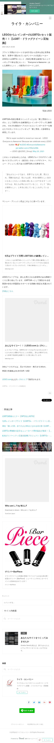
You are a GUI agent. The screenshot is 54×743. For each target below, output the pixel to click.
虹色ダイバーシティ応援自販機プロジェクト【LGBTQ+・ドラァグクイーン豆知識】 (27, 435)
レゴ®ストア (22, 379)
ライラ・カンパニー (27, 24)
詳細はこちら (7, 291)
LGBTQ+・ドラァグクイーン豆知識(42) (14, 386)
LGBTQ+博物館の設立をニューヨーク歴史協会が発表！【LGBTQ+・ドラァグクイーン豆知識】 (27, 430)
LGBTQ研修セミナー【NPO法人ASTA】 (18, 416)
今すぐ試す (34, 11)
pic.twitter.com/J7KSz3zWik (27, 148)
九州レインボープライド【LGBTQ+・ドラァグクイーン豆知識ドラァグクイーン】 (27, 421)
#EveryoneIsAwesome (36, 144)
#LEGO (23, 144)
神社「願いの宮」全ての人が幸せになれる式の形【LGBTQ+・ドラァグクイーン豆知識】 (27, 426)
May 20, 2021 (38, 151)
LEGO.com (6, 379)
